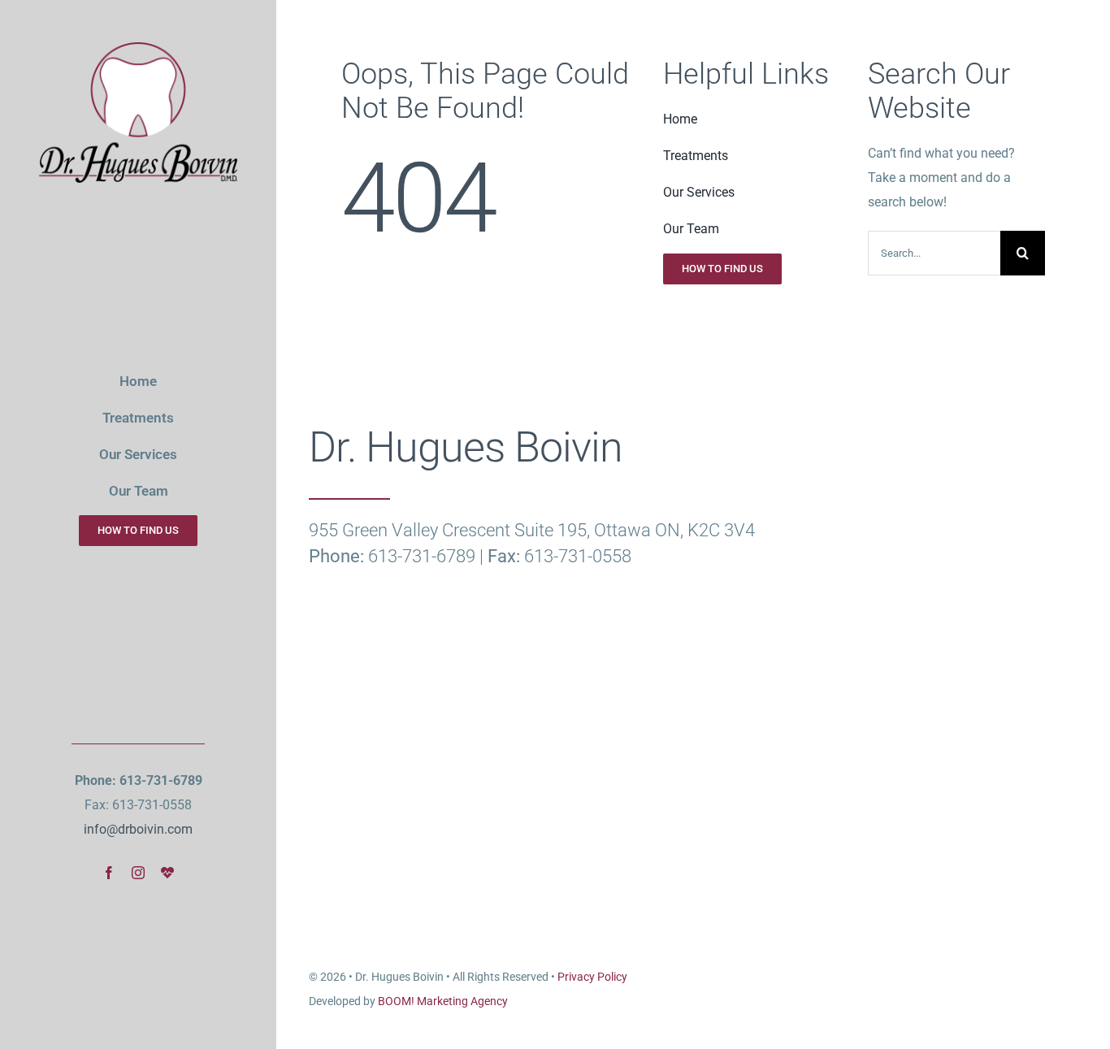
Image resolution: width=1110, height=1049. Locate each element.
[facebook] (108, 872)
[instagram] (138, 872)
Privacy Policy (592, 976)
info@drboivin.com (138, 829)
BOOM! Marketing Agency (443, 1001)
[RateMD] (167, 872)
